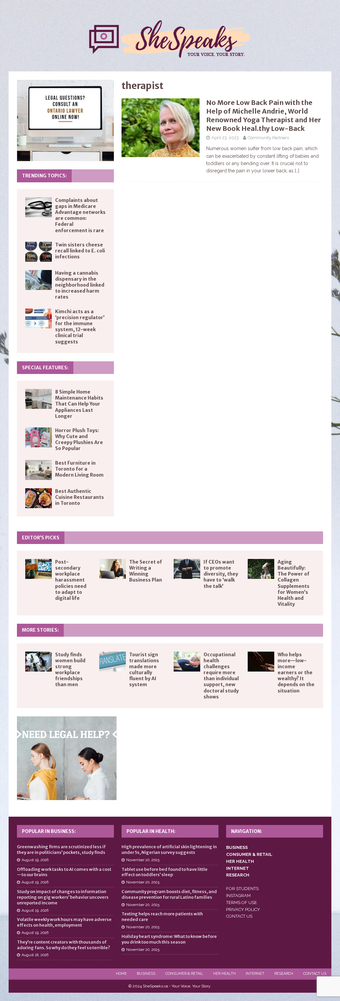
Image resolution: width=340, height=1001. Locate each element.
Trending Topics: (44, 176)
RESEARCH (237, 874)
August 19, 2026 (35, 860)
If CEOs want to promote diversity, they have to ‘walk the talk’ (221, 574)
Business (146, 973)
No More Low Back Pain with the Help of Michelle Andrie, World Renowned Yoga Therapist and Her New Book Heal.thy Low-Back (263, 115)
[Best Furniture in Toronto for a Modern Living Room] (38, 470)
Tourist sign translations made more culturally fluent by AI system (144, 670)
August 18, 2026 (35, 955)
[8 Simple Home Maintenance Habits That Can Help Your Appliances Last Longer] (38, 399)
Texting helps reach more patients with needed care (162, 916)
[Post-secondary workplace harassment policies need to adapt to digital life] (38, 569)
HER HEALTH (240, 861)
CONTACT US (239, 916)
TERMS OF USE (241, 902)
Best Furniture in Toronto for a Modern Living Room (79, 469)
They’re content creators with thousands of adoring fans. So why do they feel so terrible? (63, 945)
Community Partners (268, 137)
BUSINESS (237, 847)
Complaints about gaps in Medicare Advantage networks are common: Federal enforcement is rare (80, 215)
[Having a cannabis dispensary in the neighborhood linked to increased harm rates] (38, 280)
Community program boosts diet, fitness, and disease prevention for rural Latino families (169, 894)
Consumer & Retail (184, 973)
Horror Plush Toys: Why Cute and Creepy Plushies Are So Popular (79, 439)
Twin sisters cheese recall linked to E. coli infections (80, 251)
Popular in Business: (49, 831)
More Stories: (40, 630)
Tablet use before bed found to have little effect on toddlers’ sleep (165, 872)
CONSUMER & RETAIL (249, 854)
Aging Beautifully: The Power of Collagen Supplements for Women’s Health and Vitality (293, 583)
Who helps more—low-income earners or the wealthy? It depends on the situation (296, 673)
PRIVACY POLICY (243, 909)
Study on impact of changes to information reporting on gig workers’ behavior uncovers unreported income (63, 897)
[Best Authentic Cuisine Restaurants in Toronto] (38, 498)
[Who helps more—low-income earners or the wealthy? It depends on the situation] (261, 662)
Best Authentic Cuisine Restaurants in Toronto (79, 497)
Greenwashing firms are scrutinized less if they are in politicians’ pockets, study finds (61, 849)
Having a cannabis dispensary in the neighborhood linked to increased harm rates (79, 285)
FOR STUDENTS (242, 888)
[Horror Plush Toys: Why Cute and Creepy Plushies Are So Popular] (38, 437)
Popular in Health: (151, 831)
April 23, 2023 (225, 137)
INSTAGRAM (238, 895)
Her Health (224, 973)
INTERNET (237, 868)
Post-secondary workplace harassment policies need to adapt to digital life (70, 580)
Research (283, 973)
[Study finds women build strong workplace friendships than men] (38, 662)
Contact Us (314, 973)
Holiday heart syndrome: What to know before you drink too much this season (169, 939)
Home (121, 973)
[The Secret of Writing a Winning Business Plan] (112, 569)
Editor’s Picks (40, 538)
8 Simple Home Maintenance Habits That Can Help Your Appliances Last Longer (79, 404)
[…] (297, 170)
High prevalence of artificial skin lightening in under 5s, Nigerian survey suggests (169, 849)
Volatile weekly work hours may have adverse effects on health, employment (64, 922)
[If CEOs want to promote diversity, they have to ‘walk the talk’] (187, 569)
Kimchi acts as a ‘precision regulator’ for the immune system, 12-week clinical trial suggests (80, 327)
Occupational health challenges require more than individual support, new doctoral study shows (221, 676)
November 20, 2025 (142, 860)
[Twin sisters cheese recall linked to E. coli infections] (38, 252)
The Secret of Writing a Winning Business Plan (145, 571)
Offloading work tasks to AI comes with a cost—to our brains (64, 872)
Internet (255, 973)
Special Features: (45, 368)
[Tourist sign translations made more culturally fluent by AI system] (112, 662)
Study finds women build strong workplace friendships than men (70, 670)
